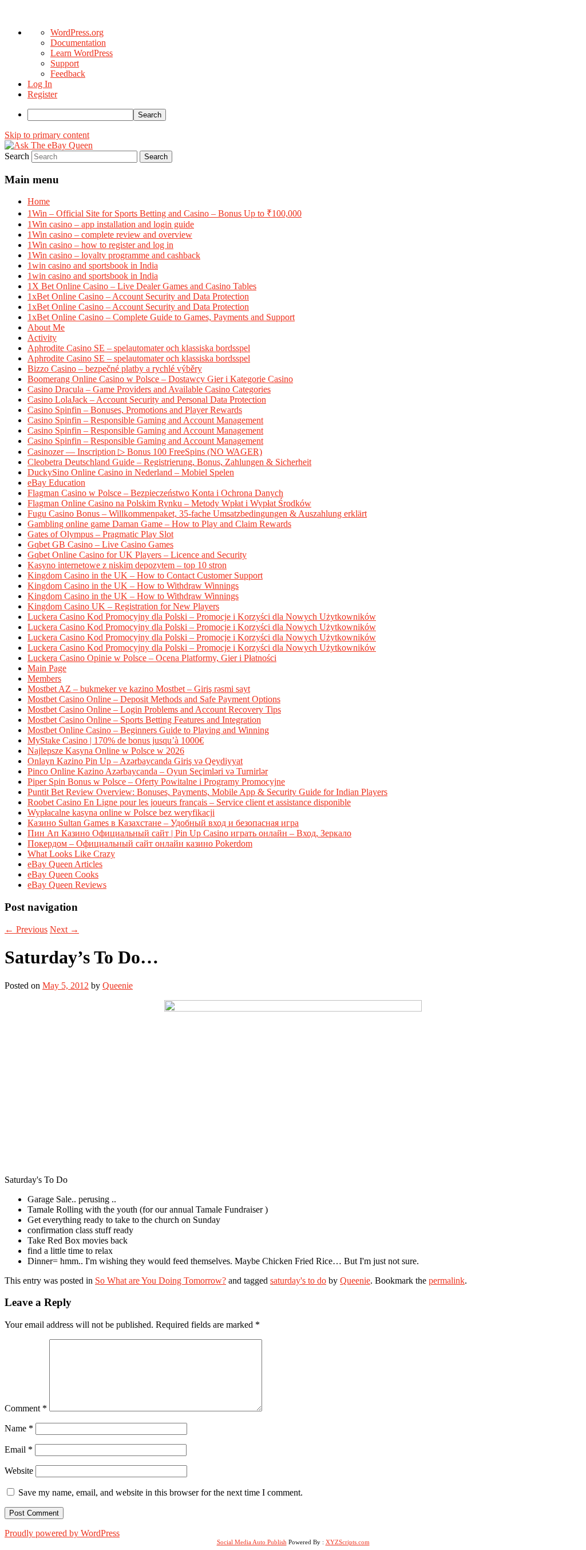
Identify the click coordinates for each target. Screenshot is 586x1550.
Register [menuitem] (42, 94)
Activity (42, 338)
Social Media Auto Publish (252, 1542)
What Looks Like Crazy (71, 854)
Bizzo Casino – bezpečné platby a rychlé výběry (114, 368)
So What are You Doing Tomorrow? (160, 1280)
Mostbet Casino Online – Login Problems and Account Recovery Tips (154, 709)
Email (19, 1449)
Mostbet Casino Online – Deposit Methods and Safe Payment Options (153, 699)
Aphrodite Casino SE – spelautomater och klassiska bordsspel (138, 348)
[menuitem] (304, 115)
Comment (26, 1408)
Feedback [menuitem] (67, 73)
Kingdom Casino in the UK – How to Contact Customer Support (145, 575)
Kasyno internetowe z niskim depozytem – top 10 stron (127, 565)
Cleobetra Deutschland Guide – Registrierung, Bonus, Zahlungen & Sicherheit (169, 462)
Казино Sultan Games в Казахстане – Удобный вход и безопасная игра (163, 823)
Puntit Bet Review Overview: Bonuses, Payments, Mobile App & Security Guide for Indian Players (207, 792)
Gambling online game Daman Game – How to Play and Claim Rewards (159, 524)
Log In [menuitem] (39, 84)
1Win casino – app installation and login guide (110, 224)
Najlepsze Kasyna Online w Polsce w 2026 (105, 751)
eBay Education (56, 482)
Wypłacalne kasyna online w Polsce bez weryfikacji (121, 812)
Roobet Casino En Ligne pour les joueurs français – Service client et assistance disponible (189, 802)
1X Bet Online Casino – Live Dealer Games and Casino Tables (141, 286)
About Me (46, 327)
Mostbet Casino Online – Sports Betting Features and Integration (144, 720)
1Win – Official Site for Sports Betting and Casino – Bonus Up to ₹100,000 (164, 213)
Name (19, 1428)
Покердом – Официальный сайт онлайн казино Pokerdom (139, 843)
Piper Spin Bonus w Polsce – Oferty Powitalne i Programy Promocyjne (156, 781)
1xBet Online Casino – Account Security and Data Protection (138, 296)
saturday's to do (298, 1280)
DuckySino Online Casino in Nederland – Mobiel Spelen (130, 472)
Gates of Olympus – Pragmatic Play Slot (100, 534)
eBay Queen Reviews (66, 885)
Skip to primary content (47, 135)
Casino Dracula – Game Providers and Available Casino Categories (149, 389)
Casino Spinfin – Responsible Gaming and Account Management (145, 420)
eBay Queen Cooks (62, 874)
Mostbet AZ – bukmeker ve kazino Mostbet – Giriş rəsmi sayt (138, 689)
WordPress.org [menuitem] (77, 32)
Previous (26, 929)
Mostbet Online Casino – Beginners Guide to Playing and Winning (148, 730)
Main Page (46, 668)
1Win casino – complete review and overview (109, 234)
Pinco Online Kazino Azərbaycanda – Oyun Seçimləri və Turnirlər (147, 771)
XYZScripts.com (348, 1542)
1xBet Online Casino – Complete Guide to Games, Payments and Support (161, 317)
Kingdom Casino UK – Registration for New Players (123, 606)
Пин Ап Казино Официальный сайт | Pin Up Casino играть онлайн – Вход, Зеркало (189, 833)
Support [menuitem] (64, 63)
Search (17, 156)
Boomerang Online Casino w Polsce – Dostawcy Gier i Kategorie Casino (160, 379)
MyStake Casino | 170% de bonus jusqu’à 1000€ (115, 740)
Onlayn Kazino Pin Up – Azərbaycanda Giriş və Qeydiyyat (135, 761)
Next (64, 929)
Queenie (117, 985)
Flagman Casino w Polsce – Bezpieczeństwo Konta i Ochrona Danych (155, 493)
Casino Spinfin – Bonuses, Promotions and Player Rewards (134, 410)
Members (44, 678)
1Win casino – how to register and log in (100, 245)
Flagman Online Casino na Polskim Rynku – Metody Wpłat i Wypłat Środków (169, 503)
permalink (447, 1280)
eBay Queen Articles (64, 864)
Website (19, 1471)
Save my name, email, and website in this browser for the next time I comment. (160, 1492)
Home (38, 201)
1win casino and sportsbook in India (92, 265)
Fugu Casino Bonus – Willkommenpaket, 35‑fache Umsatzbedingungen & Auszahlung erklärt (197, 513)
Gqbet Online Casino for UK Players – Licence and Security (137, 555)
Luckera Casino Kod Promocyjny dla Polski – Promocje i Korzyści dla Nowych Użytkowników (201, 616)
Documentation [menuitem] (78, 43)
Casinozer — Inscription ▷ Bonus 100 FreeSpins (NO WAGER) (144, 452)
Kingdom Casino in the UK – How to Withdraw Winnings (133, 586)
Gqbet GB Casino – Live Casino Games (100, 544)
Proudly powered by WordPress (62, 1533)
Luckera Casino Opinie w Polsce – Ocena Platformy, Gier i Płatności (151, 658)
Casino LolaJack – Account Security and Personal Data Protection (146, 399)
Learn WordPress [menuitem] (81, 53)
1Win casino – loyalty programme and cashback (113, 255)
